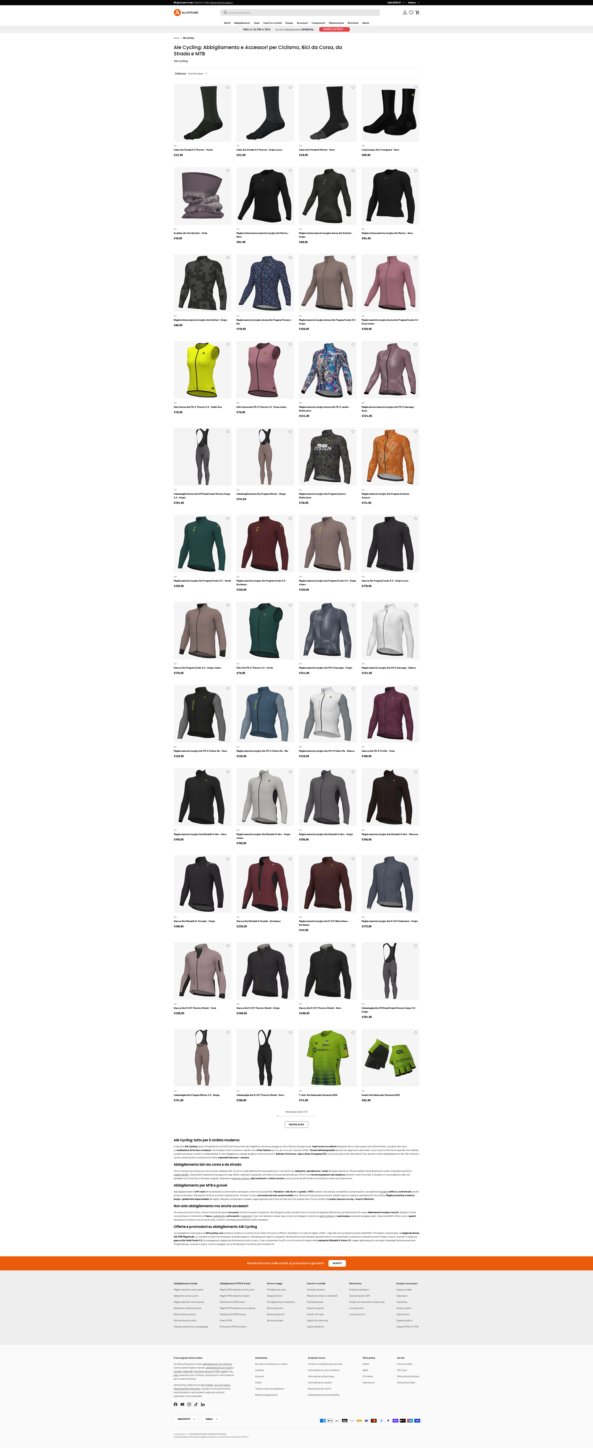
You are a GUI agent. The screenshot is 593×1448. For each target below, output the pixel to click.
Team (257, 22)
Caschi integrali (315, 1308)
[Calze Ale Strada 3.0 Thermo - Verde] (202, 113)
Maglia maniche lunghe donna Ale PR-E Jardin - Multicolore (324, 408)
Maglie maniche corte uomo (188, 1289)
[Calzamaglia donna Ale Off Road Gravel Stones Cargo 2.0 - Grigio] (202, 457)
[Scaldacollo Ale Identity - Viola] (202, 196)
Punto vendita (404, 1363)
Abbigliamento (242, 22)
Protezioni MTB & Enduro (233, 1326)
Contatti (259, 1370)
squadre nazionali (183, 1371)
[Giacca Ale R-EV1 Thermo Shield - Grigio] (265, 971)
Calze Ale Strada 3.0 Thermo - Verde (193, 149)
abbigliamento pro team (219, 1367)
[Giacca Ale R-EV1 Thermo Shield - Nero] (328, 971)
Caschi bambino (315, 1326)
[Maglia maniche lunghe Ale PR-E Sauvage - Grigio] (328, 631)
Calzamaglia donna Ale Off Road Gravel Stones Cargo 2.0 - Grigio (202, 495)
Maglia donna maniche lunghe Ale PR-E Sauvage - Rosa (388, 408)
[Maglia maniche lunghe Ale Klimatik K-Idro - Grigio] (328, 797)
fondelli (384, 1191)
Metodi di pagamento (266, 1394)
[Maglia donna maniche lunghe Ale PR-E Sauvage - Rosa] (390, 370)
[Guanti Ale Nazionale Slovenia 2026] (390, 1058)
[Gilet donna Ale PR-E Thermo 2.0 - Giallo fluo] (202, 370)
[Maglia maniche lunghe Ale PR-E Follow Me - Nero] (202, 714)
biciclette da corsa (204, 1371)
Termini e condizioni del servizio (325, 1363)
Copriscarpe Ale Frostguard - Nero (380, 149)
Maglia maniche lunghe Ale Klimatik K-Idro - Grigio (326, 834)
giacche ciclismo (241, 1178)
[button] (417, 12)
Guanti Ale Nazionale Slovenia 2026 (381, 1094)
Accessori (302, 22)
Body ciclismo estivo (185, 1314)
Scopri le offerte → (334, 29)
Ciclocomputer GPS (359, 1295)
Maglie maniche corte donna (189, 1301)
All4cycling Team (406, 1382)
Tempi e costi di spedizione (269, 1388)
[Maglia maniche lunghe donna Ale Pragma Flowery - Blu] (265, 283)
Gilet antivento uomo (185, 1320)
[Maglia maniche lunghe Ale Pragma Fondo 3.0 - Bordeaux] (265, 544)
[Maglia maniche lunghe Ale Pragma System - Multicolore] (328, 457)
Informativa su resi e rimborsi (323, 1370)
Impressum (369, 1382)
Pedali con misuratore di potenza (367, 1301)
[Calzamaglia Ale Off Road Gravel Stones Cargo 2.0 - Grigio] (390, 971)
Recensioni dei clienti (319, 1388)
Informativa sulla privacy (321, 1376)
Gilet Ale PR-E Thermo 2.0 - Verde (254, 667)
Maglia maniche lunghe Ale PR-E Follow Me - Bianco (327, 750)
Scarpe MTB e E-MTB (407, 1326)
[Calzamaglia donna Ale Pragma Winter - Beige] (265, 457)
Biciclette (353, 22)
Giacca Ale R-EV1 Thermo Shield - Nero (320, 1007)
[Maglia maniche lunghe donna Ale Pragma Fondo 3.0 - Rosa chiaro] (390, 283)
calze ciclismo (326, 1215)
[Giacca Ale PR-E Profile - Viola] (390, 714)
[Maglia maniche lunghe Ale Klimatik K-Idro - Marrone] (390, 797)
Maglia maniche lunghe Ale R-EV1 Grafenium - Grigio (390, 921)
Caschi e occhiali (272, 22)
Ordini (258, 1382)
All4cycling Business (408, 1376)
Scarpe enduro (404, 1320)
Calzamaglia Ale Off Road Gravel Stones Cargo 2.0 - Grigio (389, 1009)
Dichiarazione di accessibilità (323, 1394)
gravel (224, 1371)
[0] (411, 12)
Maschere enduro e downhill (322, 1295)
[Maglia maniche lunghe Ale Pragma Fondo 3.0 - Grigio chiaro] (328, 544)
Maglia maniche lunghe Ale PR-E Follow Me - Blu (262, 750)
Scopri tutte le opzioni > (221, 2)
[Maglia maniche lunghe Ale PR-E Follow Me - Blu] (265, 714)
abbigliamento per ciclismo (217, 1363)
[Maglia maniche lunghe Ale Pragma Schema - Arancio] (390, 457)
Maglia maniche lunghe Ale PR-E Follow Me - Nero (200, 750)
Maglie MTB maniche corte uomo (237, 1289)
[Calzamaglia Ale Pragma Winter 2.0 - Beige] (202, 1058)
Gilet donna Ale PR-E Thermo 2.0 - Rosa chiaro (261, 406)
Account (259, 1376)
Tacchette (402, 1301)
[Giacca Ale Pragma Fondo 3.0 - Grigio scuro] (390, 544)
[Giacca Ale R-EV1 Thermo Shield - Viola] (202, 971)
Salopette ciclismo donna (187, 1308)
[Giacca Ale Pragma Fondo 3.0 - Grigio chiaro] (202, 631)
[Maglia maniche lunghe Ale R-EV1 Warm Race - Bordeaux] (328, 884)
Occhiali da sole (315, 1301)
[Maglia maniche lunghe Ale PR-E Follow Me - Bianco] (328, 714)
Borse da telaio (275, 1320)
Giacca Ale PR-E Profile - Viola (378, 750)
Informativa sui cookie (320, 1382)
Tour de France (222, 1384)
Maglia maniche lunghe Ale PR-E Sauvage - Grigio (325, 667)
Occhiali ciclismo (316, 1289)
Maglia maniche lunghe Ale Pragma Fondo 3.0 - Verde (202, 580)
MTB (217, 1371)
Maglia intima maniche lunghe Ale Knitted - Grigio (200, 319)
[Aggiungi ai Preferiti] (227, 87)
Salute (365, 22)
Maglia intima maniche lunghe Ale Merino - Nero (387, 232)
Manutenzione (336, 22)
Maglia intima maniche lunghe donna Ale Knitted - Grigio (326, 234)
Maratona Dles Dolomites (187, 1388)
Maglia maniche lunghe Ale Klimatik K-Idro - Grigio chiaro (263, 836)
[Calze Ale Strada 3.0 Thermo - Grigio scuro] (265, 113)
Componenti (318, 22)
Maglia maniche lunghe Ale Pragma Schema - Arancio (386, 495)
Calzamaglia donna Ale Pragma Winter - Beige (261, 493)
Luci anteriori (356, 1308)
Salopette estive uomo (186, 1295)
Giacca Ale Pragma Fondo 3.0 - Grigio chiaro (197, 667)
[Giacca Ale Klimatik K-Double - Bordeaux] (265, 884)
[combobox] (300, 12)
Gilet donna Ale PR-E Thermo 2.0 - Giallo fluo (198, 406)
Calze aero (402, 1295)
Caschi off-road (315, 1314)
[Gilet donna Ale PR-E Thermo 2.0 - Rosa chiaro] (265, 370)
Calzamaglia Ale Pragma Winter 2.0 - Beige (197, 1094)
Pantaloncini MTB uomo (232, 1301)
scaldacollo (219, 1215)
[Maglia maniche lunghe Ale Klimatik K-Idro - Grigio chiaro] (265, 797)
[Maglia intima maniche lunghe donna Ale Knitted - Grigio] (328, 196)
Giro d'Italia (207, 1384)
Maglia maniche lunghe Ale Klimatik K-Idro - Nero (200, 834)
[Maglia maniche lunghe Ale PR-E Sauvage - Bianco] (390, 631)
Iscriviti (337, 1263)
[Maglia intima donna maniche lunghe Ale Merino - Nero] (265, 196)
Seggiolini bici (274, 1295)
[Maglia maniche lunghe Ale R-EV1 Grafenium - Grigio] (390, 884)
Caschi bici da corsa (317, 1320)
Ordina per (180, 73)
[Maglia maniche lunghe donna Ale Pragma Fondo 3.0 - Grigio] (328, 283)
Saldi (365, 1370)
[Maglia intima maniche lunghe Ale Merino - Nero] (390, 196)
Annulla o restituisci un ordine (271, 1363)
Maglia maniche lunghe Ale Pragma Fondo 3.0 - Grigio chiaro (327, 582)
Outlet (366, 1363)
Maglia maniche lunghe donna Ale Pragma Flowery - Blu (264, 321)
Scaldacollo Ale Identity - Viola (190, 232)
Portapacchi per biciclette (281, 1301)
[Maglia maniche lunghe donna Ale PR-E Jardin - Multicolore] (328, 370)
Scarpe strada (403, 1289)
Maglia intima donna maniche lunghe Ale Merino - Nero (262, 234)
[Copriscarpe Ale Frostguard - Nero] (390, 113)
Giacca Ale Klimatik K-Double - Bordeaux (258, 921)
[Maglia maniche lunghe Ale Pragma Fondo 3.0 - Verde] (202, 544)
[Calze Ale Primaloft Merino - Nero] (328, 113)
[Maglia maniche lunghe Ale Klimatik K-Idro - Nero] (202, 797)
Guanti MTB (226, 1320)
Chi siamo (368, 1376)
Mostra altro (296, 1124)
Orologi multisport (359, 1289)
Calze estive (403, 1314)
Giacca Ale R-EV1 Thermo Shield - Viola (195, 1007)
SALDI (227, 22)
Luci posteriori (357, 1314)
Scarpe (289, 22)
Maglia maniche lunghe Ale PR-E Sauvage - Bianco (389, 667)
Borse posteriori (276, 1314)
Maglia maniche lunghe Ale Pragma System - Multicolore (323, 495)
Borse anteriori (275, 1308)
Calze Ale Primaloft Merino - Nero (317, 149)
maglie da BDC (181, 1174)
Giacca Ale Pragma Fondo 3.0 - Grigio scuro (385, 580)
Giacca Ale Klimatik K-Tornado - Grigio (194, 921)
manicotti (247, 1215)
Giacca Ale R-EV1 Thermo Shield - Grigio (258, 1007)
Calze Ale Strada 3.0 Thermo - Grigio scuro (259, 149)
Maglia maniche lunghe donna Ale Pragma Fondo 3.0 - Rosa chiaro (390, 321)
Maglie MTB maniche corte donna (237, 1308)
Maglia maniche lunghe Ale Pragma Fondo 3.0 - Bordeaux (261, 582)
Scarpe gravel (403, 1308)
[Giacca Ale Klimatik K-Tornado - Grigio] (202, 884)
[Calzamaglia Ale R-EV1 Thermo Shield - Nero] (265, 1058)
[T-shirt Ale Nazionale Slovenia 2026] (328, 1058)
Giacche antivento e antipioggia (191, 1326)
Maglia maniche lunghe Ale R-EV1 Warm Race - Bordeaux (324, 923)
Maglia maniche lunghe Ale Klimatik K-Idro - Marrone (390, 834)
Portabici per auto (276, 1289)
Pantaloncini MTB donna (233, 1314)
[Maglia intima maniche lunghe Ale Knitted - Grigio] (202, 283)
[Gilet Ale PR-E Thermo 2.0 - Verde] (265, 631)
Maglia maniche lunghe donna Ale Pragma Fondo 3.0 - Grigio (328, 321)
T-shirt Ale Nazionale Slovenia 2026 (318, 1094)
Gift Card (402, 1370)
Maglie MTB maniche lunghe (235, 1295)
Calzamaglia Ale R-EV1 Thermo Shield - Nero (260, 1094)
